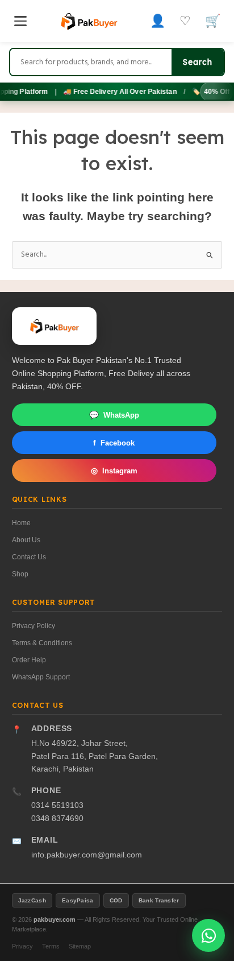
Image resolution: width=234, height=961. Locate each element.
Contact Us (29, 557)
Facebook (114, 443)
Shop (20, 574)
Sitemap (80, 946)
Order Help (29, 660)
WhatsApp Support (41, 677)
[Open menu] (20, 21)
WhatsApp (114, 415)
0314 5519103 (57, 805)
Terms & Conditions (42, 643)
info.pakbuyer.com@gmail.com (86, 855)
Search (197, 62)
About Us (26, 540)
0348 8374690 (57, 818)
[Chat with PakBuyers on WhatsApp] (208, 935)
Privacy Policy (33, 626)
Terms (51, 946)
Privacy (22, 946)
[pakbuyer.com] (54, 326)
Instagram (114, 471)
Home (21, 523)
